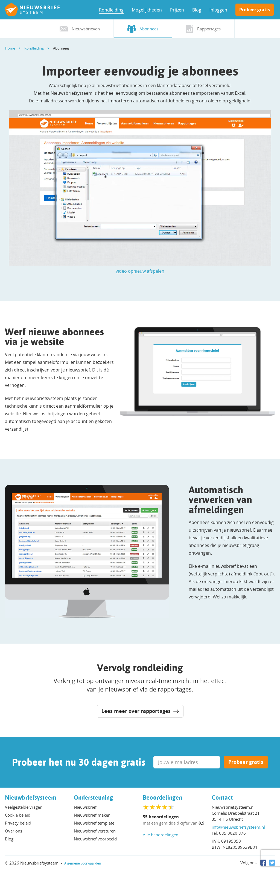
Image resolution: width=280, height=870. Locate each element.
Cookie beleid (17, 815)
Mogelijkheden (147, 10)
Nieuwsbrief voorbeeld (95, 839)
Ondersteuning (93, 797)
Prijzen (177, 10)
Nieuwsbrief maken (92, 815)
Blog (196, 10)
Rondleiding (111, 10)
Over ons (13, 831)
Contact (222, 797)
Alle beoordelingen (160, 834)
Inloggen (218, 10)
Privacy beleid (18, 823)
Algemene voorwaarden (82, 863)
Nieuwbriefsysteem (30, 797)
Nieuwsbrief (85, 807)
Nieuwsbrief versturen (95, 831)
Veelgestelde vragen (23, 807)
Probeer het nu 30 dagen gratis (78, 762)
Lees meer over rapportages (136, 711)
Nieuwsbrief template (94, 823)
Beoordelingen (162, 797)
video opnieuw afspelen (140, 271)
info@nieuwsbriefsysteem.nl (238, 827)
